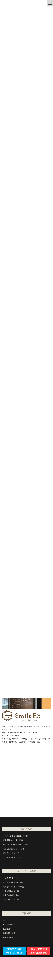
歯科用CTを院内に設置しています (16, 844)
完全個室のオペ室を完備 (13, 840)
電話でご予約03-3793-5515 (14, 950)
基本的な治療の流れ (11, 895)
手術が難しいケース (11, 891)
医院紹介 (6, 929)
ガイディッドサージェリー (13, 853)
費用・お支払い (9, 937)
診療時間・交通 (9, 933)
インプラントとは (10, 878)
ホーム (5, 920)
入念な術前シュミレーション (14, 848)
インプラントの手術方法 (13, 882)
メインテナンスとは (11, 899)
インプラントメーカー (12, 857)
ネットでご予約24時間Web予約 (38, 950)
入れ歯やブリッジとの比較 (13, 886)
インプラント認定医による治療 (15, 835)
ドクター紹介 (8, 924)
